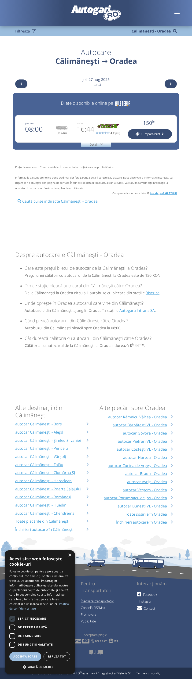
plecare (29, 123)
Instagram (146, 601)
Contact (149, 608)
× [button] (69, 555)
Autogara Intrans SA (137, 310)
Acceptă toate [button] (25, 656)
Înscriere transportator (97, 601)
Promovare (88, 614)
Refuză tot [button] (57, 656)
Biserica (152, 292)
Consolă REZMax (93, 607)
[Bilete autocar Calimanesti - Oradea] (122, 103)
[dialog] (40, 612)
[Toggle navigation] (177, 13)
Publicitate (88, 621)
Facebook (150, 594)
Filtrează (23, 31)
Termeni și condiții (148, 673)
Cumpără (150, 134)
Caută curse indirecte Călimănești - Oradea (59, 201)
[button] (39, 667)
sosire (80, 123)
